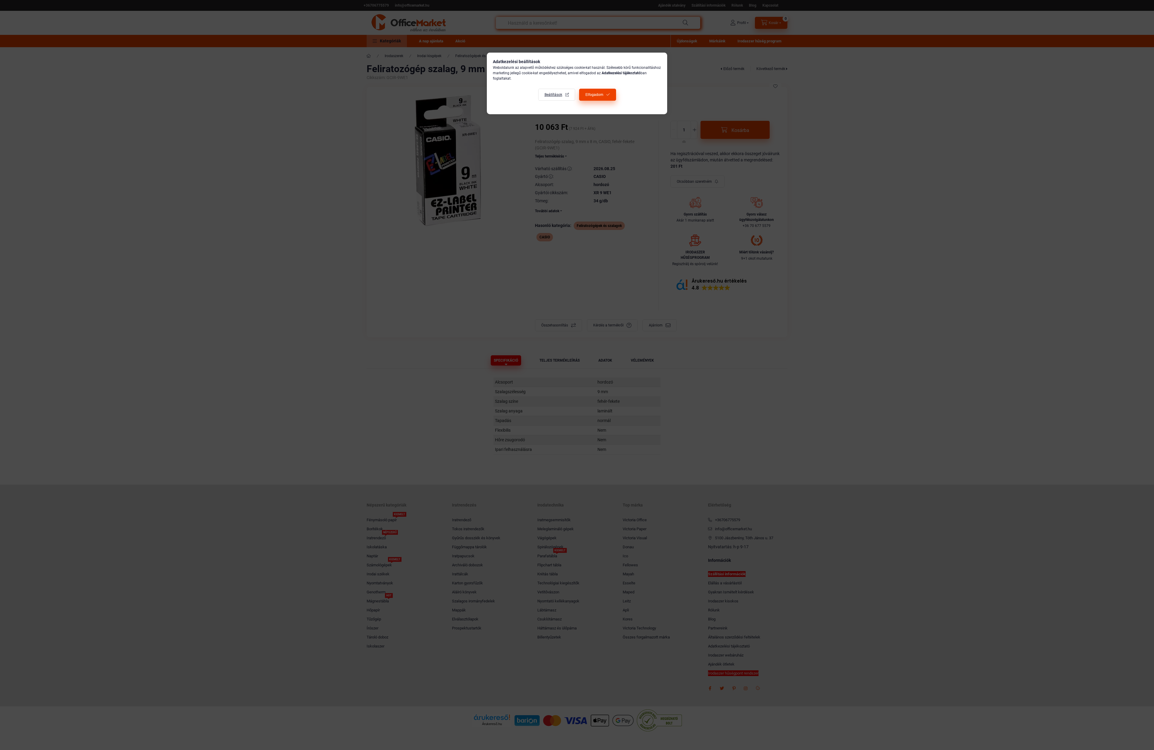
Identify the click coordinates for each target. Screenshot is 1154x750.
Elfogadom (594, 95)
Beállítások (553, 95)
